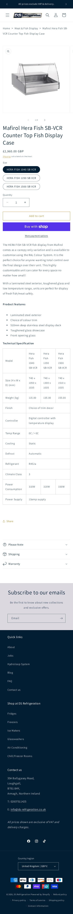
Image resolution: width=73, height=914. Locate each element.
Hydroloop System (18, 664)
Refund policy (60, 894)
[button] (7, 15)
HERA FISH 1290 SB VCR (21, 178)
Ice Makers (13, 730)
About (11, 647)
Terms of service (37, 900)
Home (6, 28)
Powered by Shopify (40, 894)
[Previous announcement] (7, 4)
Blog (10, 672)
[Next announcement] (66, 4)
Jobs (10, 655)
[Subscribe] (61, 618)
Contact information (38, 906)
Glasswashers (15, 739)
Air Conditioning (17, 747)
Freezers (12, 722)
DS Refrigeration (22, 894)
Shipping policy (56, 900)
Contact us (14, 689)
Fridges (11, 713)
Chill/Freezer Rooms (19, 756)
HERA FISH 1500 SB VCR (21, 186)
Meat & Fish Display (26, 28)
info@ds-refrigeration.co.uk (28, 809)
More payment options (36, 235)
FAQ (9, 681)
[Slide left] (28, 120)
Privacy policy (19, 900)
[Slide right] (45, 120)
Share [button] (10, 521)
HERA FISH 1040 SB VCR (21, 169)
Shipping (7, 156)
